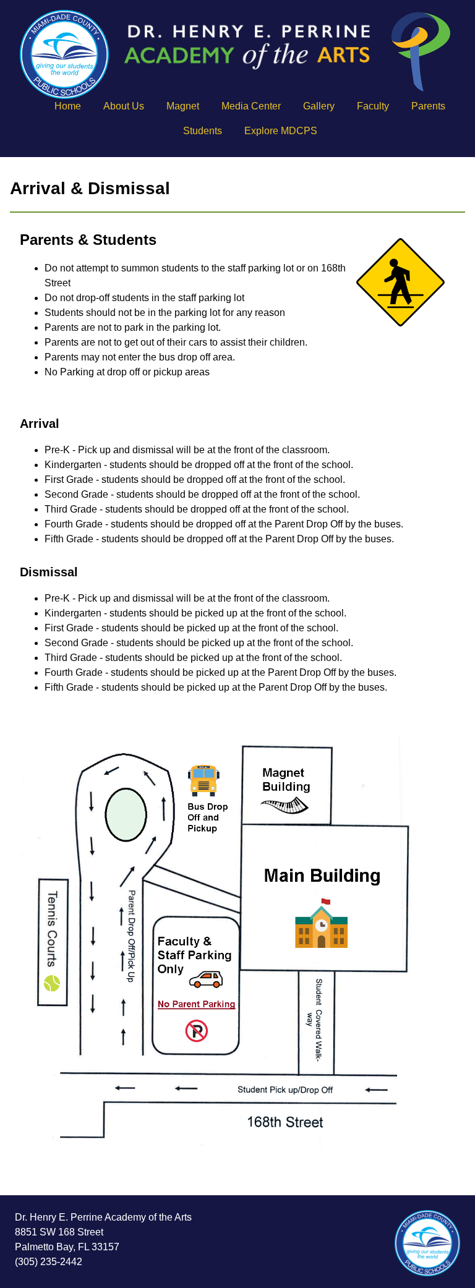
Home (67, 106)
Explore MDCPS (280, 131)
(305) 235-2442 (48, 1261)
